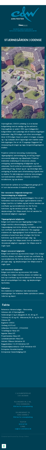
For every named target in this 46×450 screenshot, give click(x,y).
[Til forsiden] (25, 14)
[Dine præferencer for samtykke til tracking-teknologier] (4, 446)
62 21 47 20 (23, 424)
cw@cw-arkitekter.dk (23, 429)
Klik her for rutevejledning (23, 406)
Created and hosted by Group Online (15, 436)
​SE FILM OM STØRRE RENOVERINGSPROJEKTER (23, 31)
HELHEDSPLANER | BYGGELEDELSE (23, 29)
